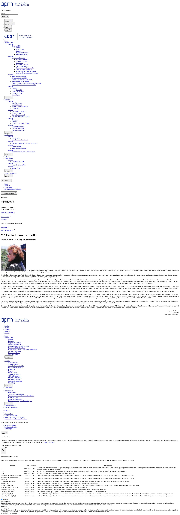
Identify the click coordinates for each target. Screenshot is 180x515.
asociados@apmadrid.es (8, 212)
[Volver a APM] (15, 7)
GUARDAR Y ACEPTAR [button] (9, 513)
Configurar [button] (4, 445)
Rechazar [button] (10, 445)
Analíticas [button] (4, 506)
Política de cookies (49, 442)
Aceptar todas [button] (17, 445)
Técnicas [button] (3, 498)
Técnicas (5, 499)
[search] (8, 20)
